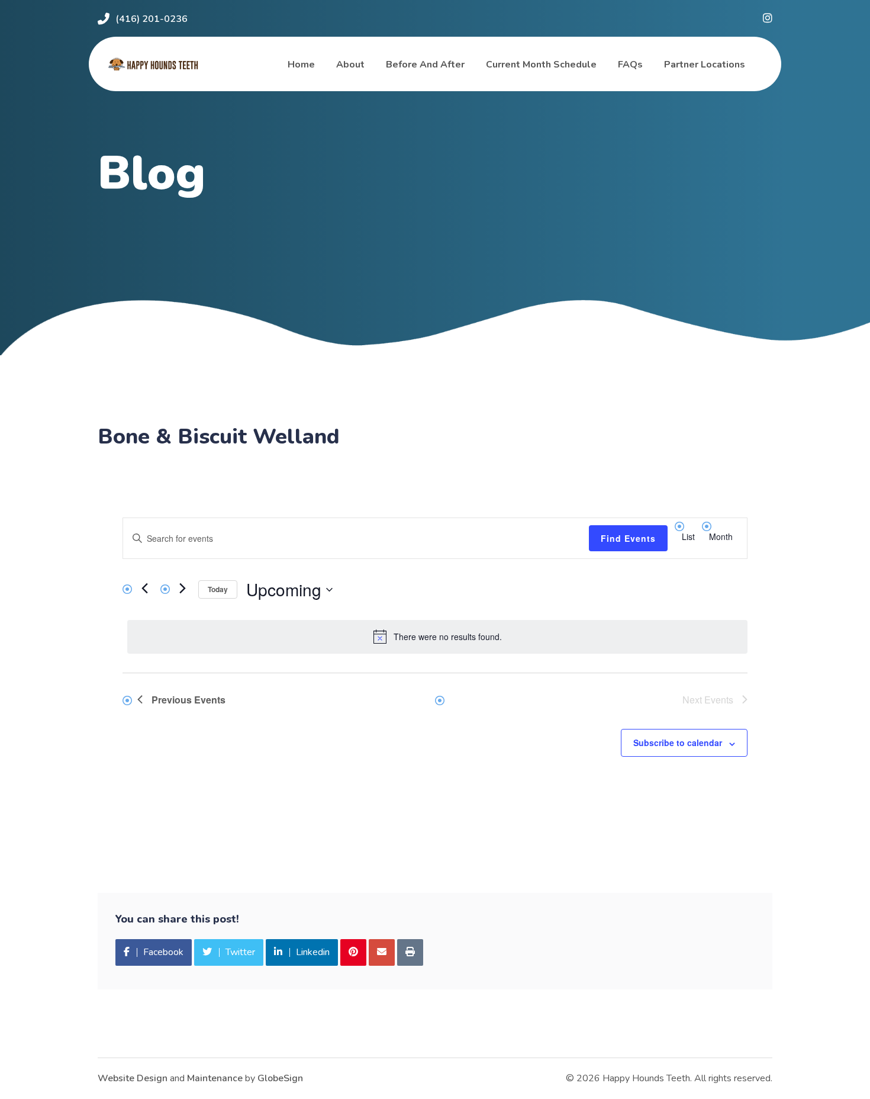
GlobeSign (280, 1078)
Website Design (132, 1078)
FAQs (630, 64)
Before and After (425, 64)
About (350, 64)
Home (301, 64)
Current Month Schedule (541, 64)
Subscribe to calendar (677, 742)
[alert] (437, 636)
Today (218, 589)
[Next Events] (182, 588)
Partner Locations (704, 64)
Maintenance (215, 1078)
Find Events (628, 538)
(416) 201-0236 (151, 18)
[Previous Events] (144, 588)
